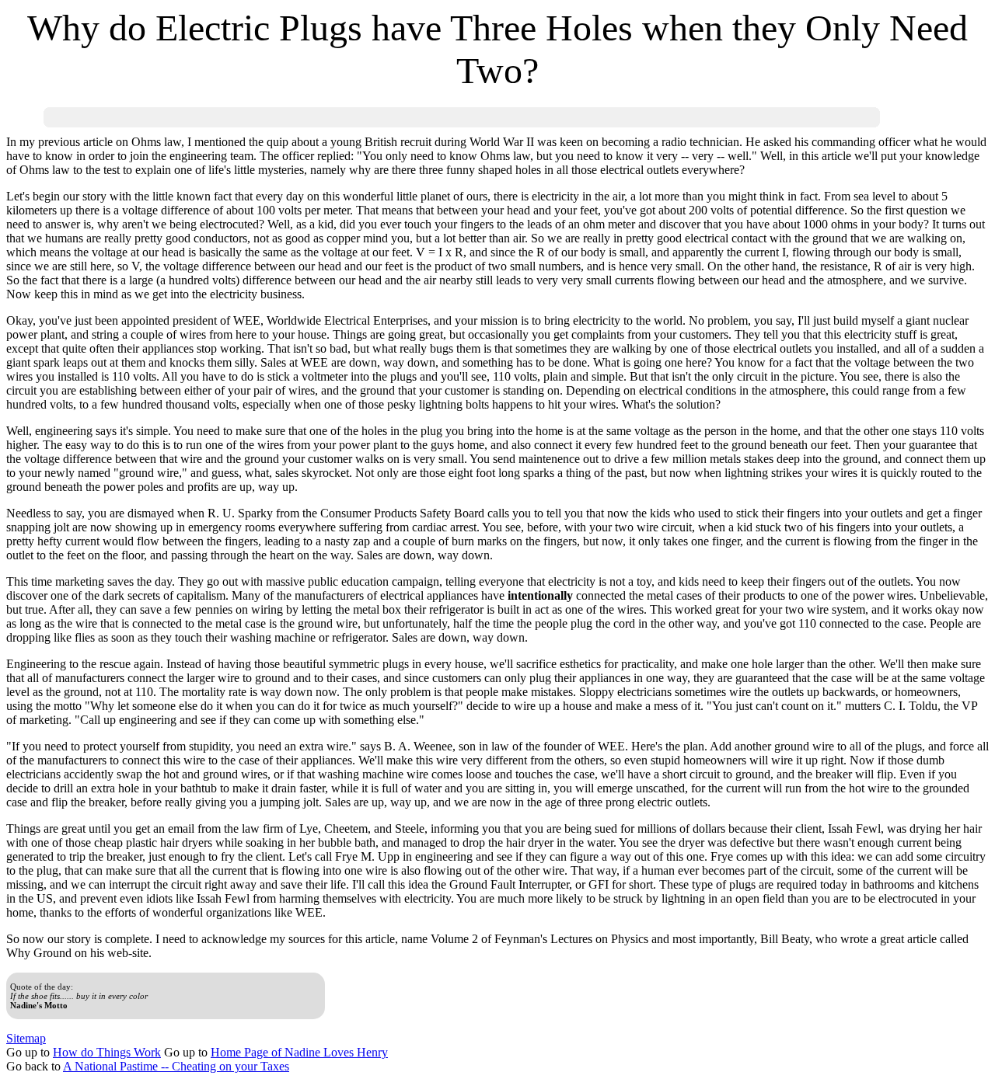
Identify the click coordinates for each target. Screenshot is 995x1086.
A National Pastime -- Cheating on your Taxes (176, 1066)
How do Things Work (107, 1052)
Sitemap (26, 1038)
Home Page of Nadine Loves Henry (299, 1052)
